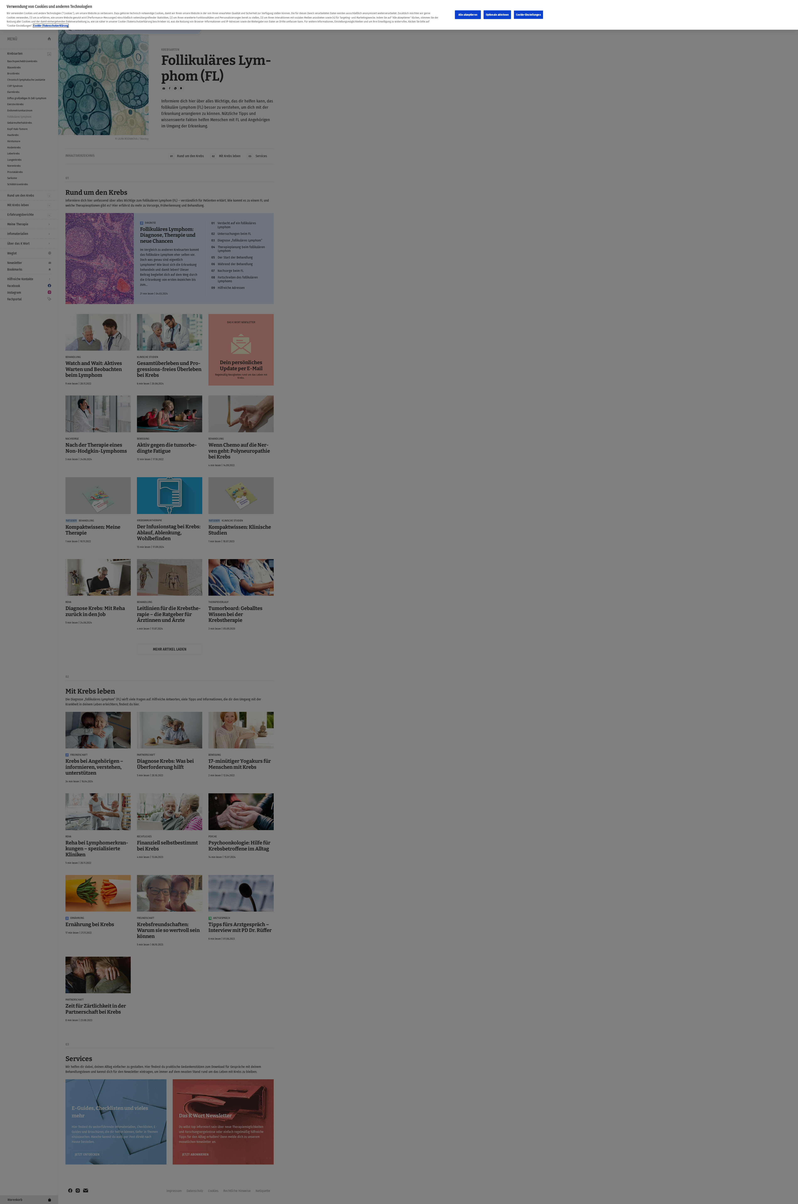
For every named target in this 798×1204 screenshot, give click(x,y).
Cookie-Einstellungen (528, 14)
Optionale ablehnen (497, 14)
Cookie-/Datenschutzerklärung (50, 25)
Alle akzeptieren (467, 14)
